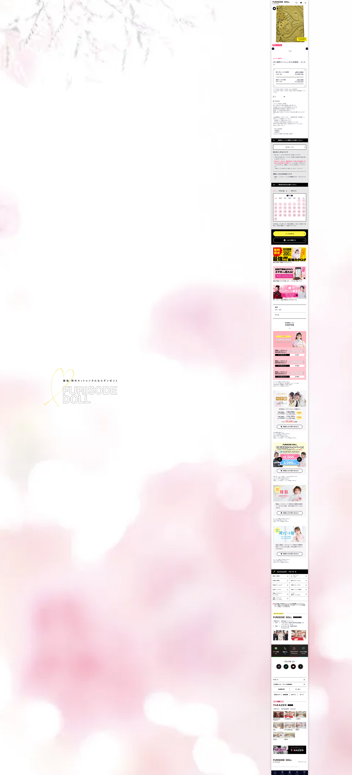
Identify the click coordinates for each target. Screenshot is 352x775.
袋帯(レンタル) (277, 45)
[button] (306, 24)
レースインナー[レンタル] (295, 576)
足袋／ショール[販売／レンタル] (277, 598)
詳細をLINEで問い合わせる (291, 426)
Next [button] (292, 195)
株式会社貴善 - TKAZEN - (288, 709)
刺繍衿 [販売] (276, 580)
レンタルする (290, 234)
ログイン (293, 694)
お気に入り (277, 694)
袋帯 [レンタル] (277, 589)
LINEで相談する (291, 240)
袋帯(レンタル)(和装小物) (283, 605)
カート (302, 694)
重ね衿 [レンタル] (295, 580)
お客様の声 (281, 689)
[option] (289, 208)
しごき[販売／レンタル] (295, 594)
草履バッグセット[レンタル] (277, 594)
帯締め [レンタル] (277, 585)
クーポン (297, 689)
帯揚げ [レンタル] (295, 585)
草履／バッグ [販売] (296, 589)
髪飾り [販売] (276, 576)
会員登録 (285, 694)
